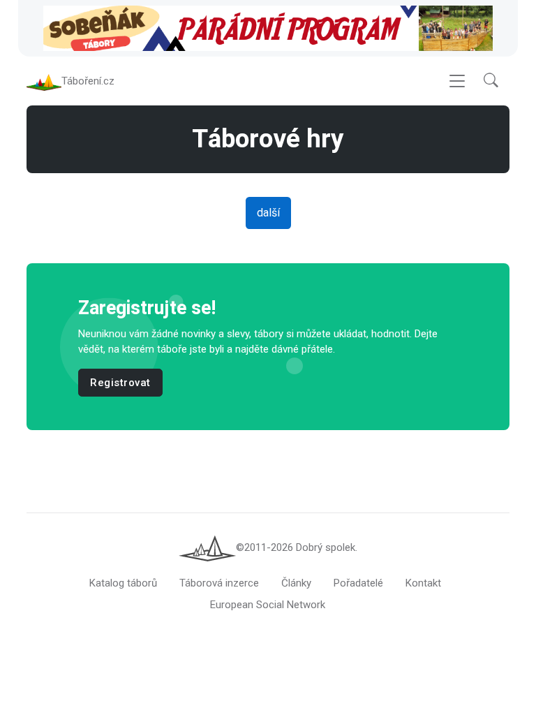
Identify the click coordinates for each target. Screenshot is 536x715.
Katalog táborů (123, 583)
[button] (491, 81)
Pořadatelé (358, 583)
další (268, 212)
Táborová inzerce (219, 583)
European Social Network (267, 604)
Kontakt (423, 583)
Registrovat (120, 382)
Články (296, 583)
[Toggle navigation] (457, 81)
